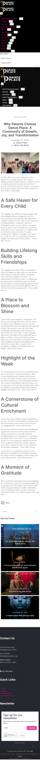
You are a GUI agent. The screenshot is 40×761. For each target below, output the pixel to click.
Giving (3, 35)
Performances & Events (9, 19)
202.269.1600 (5, 654)
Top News (24, 145)
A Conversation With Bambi (20, 592)
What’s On (4, 40)
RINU (20, 756)
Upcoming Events (7, 695)
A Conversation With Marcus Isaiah (20, 615)
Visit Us (4, 43)
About (3, 29)
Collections (5, 51)
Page (3, 48)
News (16, 145)
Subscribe (32, 728)
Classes (4, 21)
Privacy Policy (14, 758)
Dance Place (21, 143)
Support (4, 691)
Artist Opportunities (8, 27)
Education (4, 24)
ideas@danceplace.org (8, 656)
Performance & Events (10, 89)
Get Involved (5, 37)
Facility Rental (6, 693)
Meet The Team (6, 32)
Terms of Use (26, 758)
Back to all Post (21, 117)
